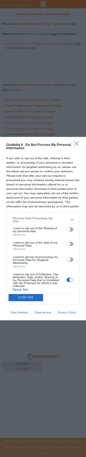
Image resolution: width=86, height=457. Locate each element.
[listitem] (43, 220)
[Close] (78, 145)
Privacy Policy (67, 312)
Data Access (43, 312)
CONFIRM (26, 297)
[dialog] (43, 228)
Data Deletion (19, 312)
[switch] (70, 229)
